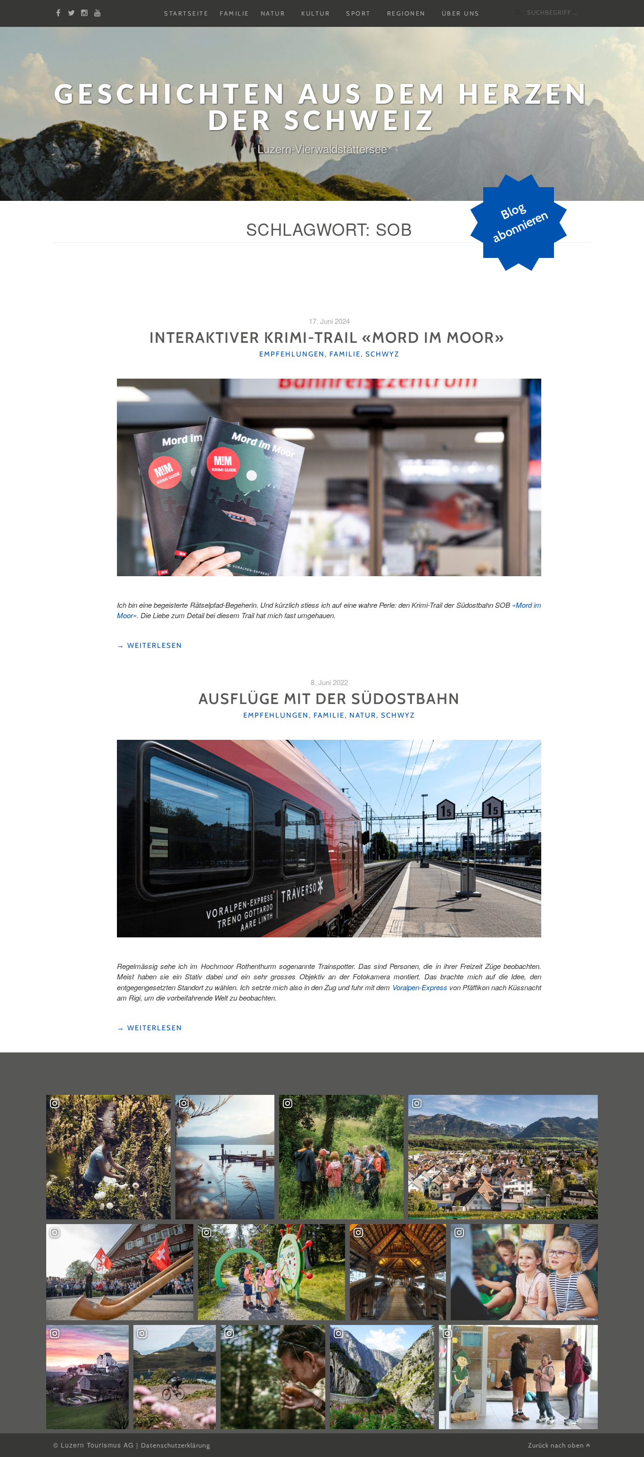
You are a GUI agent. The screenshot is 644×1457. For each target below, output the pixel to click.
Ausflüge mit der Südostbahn (329, 698)
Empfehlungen (292, 354)
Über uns (461, 13)
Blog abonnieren (520, 222)
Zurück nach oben (557, 1445)
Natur (273, 13)
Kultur (315, 13)
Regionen (406, 13)
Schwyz (382, 354)
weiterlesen (149, 646)
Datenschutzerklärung (175, 1445)
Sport (358, 13)
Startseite (186, 13)
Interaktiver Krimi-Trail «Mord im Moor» (329, 337)
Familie (234, 13)
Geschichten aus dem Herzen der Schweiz (322, 107)
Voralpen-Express (419, 987)
